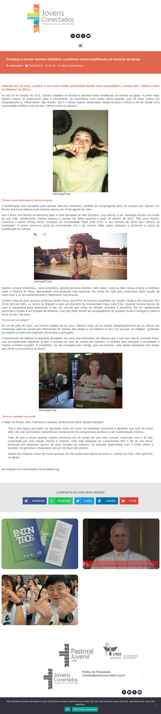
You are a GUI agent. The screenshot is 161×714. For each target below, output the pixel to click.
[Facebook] (78, 36)
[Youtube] (88, 36)
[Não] (156, 705)
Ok (67, 709)
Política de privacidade (85, 709)
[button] (80, 45)
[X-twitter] (83, 36)
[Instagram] (73, 36)
